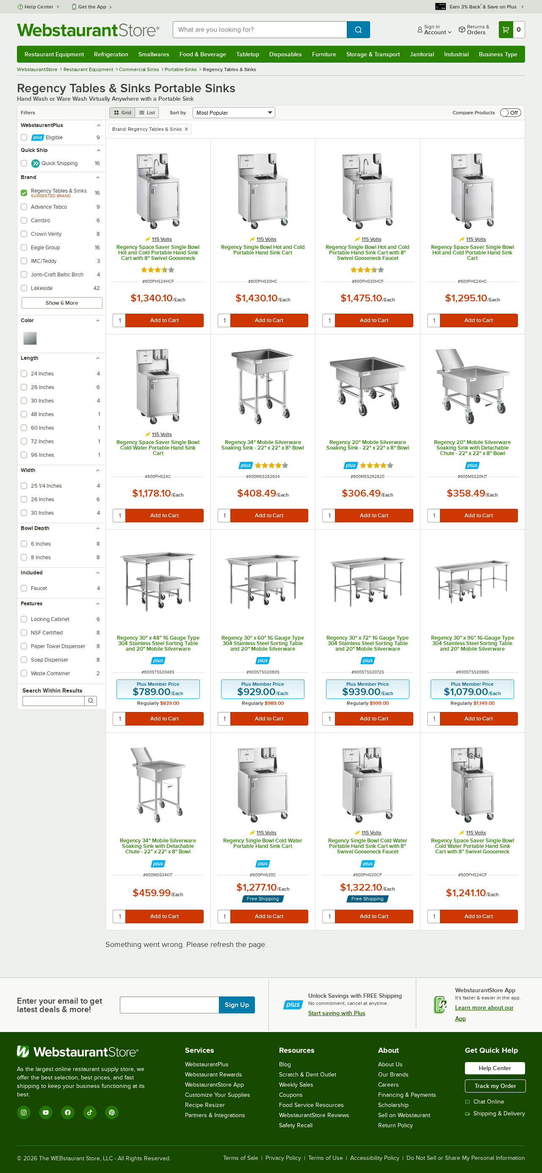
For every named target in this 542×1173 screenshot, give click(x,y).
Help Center (39, 7)
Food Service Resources (311, 1105)
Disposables (285, 54)
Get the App (92, 7)
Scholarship (393, 1105)
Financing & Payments (407, 1095)
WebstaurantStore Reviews (314, 1115)
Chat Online (488, 1101)
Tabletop (247, 54)
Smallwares (153, 54)
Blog (285, 1064)
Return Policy (395, 1125)
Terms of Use (325, 1158)
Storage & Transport (373, 54)
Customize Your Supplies (217, 1095)
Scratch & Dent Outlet (307, 1074)
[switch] (510, 112)
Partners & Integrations (215, 1115)
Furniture (324, 54)
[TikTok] (90, 1112)
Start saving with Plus (336, 1013)
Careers (388, 1085)
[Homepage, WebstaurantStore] (88, 29)
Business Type (498, 54)
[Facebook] (68, 1112)
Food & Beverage (203, 54)
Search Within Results (52, 690)
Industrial (456, 54)
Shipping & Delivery (499, 1113)
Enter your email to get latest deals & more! (59, 1004)
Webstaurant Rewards (213, 1074)
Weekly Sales (296, 1085)
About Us (390, 1064)
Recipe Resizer (205, 1105)
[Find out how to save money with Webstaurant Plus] (245, 465)
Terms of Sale (240, 1158)
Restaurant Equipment (54, 54)
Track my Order (495, 1085)
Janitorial (422, 54)
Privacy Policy (283, 1158)
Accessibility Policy (374, 1158)
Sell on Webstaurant (404, 1115)
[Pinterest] (112, 1112)
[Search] (90, 701)
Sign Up (237, 1005)
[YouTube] (46, 1112)
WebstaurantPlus (207, 1064)
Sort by (178, 113)
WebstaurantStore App (214, 1085)
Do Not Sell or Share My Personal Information (465, 1158)
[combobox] (260, 29)
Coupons (291, 1095)
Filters (28, 113)
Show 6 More (62, 303)
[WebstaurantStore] (86, 1051)
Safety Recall (295, 1125)
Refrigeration (111, 54)
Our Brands (393, 1074)
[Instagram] (23, 1112)
